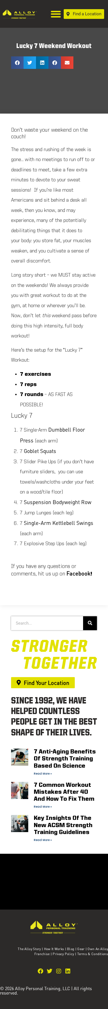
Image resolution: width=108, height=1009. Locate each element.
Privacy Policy (64, 954)
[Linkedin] (68, 971)
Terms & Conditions (92, 954)
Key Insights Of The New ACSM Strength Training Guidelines (63, 825)
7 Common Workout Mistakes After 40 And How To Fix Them (64, 792)
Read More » (43, 774)
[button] (56, 14)
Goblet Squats (40, 450)
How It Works (54, 949)
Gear (80, 949)
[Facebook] (40, 971)
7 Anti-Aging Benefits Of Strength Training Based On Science (65, 759)
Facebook (78, 573)
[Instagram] (59, 971)
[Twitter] (49, 971)
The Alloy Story (29, 949)
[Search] (90, 623)
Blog (70, 949)
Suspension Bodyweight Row (57, 502)
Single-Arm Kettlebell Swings (58, 522)
